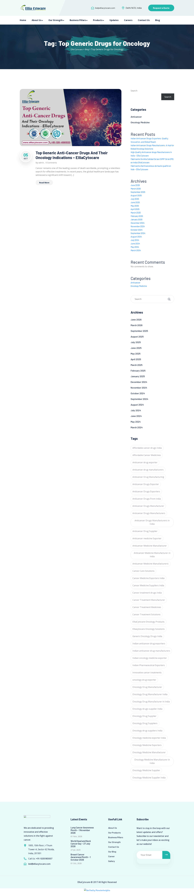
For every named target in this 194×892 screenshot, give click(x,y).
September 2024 (138, 233)
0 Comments (51, 162)
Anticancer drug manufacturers (148, 469)
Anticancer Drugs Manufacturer (148, 506)
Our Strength (55, 20)
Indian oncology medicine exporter (150, 658)
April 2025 (135, 209)
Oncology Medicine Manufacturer (149, 752)
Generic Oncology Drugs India (147, 636)
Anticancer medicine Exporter (147, 538)
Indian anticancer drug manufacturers (151, 650)
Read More (44, 182)
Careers (128, 20)
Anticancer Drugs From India (147, 498)
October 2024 (137, 229)
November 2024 (138, 226)
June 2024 (135, 243)
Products (97, 20)
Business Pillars (78, 20)
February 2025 (137, 216)
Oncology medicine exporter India (149, 737)
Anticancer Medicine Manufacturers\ (151, 563)
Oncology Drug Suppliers (145, 723)
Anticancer (136, 116)
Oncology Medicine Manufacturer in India (152, 761)
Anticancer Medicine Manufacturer (150, 545)
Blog (157, 20)
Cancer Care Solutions (143, 570)
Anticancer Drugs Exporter (146, 484)
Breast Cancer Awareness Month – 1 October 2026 (81, 857)
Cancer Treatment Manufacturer (149, 599)
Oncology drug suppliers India (147, 730)
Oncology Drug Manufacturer (147, 687)
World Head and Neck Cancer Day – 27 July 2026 (81, 844)
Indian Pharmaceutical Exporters (149, 665)
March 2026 (136, 188)
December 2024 (138, 223)
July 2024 (135, 240)
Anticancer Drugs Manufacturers (149, 513)
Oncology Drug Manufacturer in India (151, 701)
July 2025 (135, 199)
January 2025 (136, 219)
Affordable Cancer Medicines (147, 455)
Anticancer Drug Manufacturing (148, 476)
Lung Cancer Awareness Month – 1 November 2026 (82, 830)
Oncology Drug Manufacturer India (150, 694)
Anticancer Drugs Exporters (146, 491)
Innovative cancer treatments (147, 672)
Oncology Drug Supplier (144, 716)
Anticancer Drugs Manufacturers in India (152, 522)
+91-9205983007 (44, 858)
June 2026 (135, 185)
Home (23, 20)
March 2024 (136, 250)
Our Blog (112, 851)
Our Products (114, 832)
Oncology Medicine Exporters (147, 745)
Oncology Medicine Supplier (146, 770)
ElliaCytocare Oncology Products (148, 621)
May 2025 (135, 205)
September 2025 (138, 192)
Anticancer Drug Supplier (145, 531)
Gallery (111, 861)
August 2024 (136, 236)
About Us (36, 20)
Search (134, 90)
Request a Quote (161, 8)
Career (111, 856)
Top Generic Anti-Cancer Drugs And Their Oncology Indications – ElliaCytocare (72, 155)
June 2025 (135, 202)
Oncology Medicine (140, 122)
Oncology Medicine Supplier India (149, 777)
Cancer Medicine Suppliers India (148, 585)
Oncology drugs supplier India (147, 708)
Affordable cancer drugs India (147, 447)
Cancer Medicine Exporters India (148, 578)
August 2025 (136, 195)
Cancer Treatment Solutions (146, 614)
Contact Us (144, 20)
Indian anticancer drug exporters (149, 643)
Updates (114, 20)
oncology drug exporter (144, 679)
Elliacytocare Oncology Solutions (149, 629)
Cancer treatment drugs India (147, 592)
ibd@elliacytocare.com (105, 8)
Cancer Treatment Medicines (147, 607)
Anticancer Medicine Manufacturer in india (152, 555)
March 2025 (136, 212)
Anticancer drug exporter (145, 462)
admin (41, 162)
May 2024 (135, 247)
